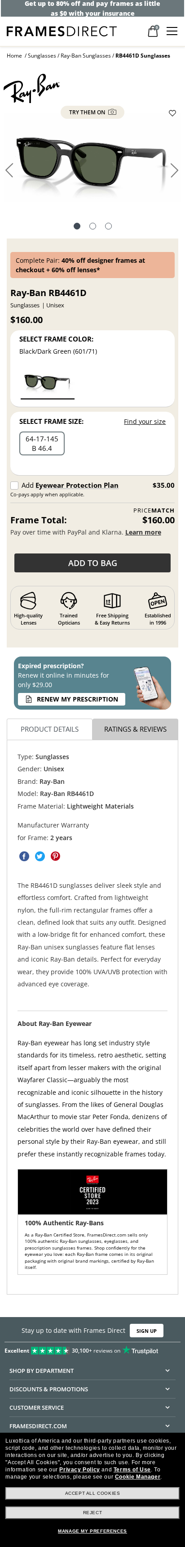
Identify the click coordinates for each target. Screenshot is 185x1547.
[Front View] (93, 227)
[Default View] (77, 227)
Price (154, 510)
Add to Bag (92, 563)
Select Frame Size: (51, 421)
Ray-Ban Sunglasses (86, 55)
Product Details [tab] (50, 729)
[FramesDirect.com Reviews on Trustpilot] (92, 1348)
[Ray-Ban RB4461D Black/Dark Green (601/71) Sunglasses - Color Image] (48, 383)
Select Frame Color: (56, 338)
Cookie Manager (137, 1477)
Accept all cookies (92, 1493)
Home (14, 55)
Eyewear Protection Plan (77, 485)
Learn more (143, 532)
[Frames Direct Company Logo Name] (62, 30)
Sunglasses (42, 55)
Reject (92, 1512)
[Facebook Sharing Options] (24, 857)
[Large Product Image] (92, 161)
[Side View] (108, 227)
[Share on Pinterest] (56, 857)
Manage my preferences (92, 1531)
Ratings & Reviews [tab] (135, 729)
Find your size (145, 421)
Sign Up (147, 1330)
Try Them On (87, 112)
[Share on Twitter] (40, 857)
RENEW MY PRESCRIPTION (77, 699)
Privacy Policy (79, 1469)
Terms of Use (132, 1469)
